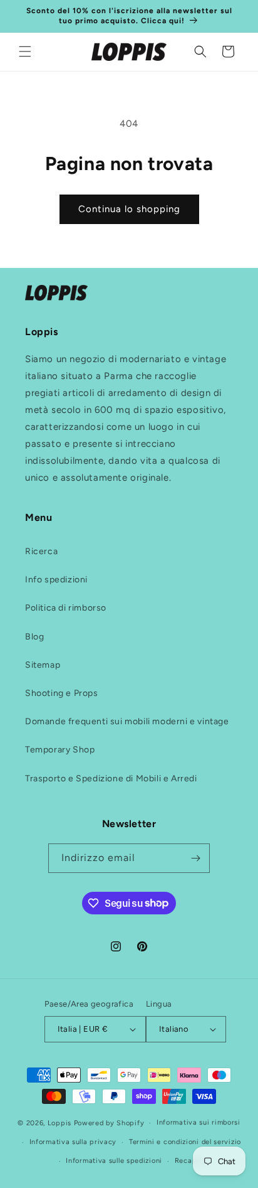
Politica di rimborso (65, 607)
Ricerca (41, 551)
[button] (25, 51)
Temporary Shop (60, 749)
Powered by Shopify (109, 1123)
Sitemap (42, 665)
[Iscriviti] (195, 858)
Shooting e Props (61, 693)
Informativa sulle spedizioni (114, 1161)
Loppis (61, 1123)
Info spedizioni (56, 579)
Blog (34, 636)
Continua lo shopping (129, 209)
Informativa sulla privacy (73, 1142)
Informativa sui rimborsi (198, 1122)
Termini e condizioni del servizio (185, 1142)
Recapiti (190, 1161)
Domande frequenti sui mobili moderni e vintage (127, 721)
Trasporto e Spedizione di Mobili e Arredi (111, 778)
